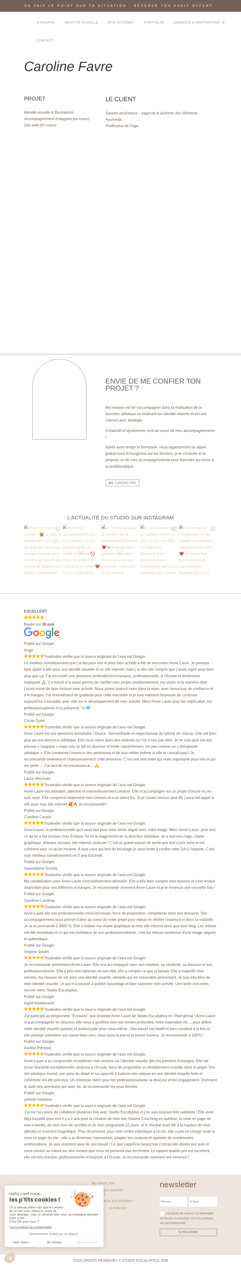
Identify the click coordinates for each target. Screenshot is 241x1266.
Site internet (121, 22)
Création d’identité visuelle (107, 1192)
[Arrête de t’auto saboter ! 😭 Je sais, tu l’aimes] (43, 550)
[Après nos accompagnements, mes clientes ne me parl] (82, 550)
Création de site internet (112, 1201)
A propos (46, 22)
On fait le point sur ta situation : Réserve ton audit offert (118, 6)
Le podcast (118, 1208)
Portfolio (154, 22)
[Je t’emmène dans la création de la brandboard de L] (121, 550)
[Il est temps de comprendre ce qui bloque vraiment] (198, 550)
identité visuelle (81, 22)
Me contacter (103, 1183)
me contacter (122, 483)
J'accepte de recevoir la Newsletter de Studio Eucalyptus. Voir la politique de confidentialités (187, 1218)
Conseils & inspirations (196, 22)
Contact (45, 40)
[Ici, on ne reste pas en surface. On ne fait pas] (159, 550)
